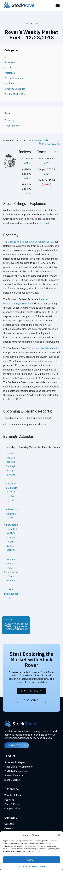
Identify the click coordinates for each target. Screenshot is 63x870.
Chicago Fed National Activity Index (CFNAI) (31, 241)
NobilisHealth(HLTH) (11, 458)
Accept (31, 859)
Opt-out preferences (23, 866)
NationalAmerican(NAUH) (11, 563)
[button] (58, 835)
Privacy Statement (39, 866)
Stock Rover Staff (38, 140)
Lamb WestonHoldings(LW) (11, 514)
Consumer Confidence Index (44, 348)
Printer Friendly (51, 144)
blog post (44, 223)
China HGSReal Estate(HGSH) (11, 488)
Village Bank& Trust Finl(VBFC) (11, 529)
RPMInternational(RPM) (11, 593)
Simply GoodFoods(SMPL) (11, 576)
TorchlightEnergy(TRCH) (11, 470)
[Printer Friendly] (40, 144)
